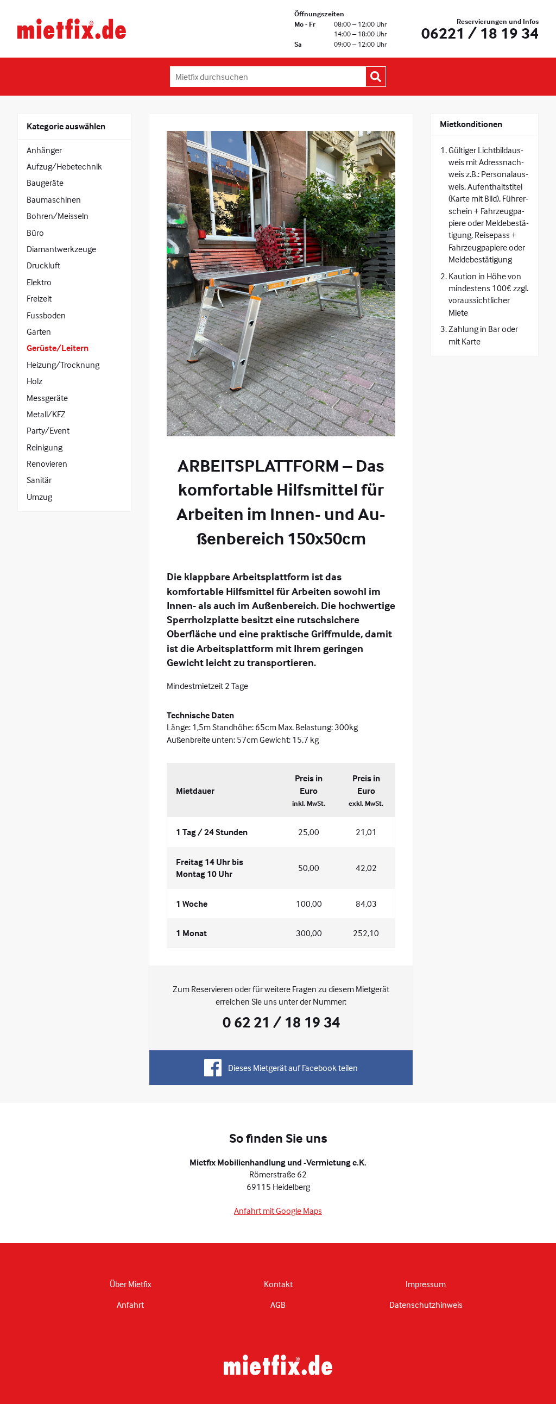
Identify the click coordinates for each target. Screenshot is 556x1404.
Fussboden (46, 315)
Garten (39, 331)
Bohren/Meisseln (58, 215)
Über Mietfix (130, 1283)
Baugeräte (45, 182)
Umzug (39, 496)
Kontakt (278, 1283)
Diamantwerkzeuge (61, 248)
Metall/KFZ (46, 414)
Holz (34, 380)
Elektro (39, 282)
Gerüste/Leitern (58, 347)
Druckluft (43, 265)
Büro (35, 232)
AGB (278, 1304)
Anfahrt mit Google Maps (278, 1210)
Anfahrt (130, 1304)
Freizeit (39, 298)
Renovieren (47, 463)
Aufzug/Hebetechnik (64, 166)
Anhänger (44, 150)
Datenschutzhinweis (426, 1304)
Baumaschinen (54, 199)
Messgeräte (47, 397)
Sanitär (39, 479)
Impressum (426, 1283)
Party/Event (48, 430)
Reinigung (44, 447)
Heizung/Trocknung (63, 364)
